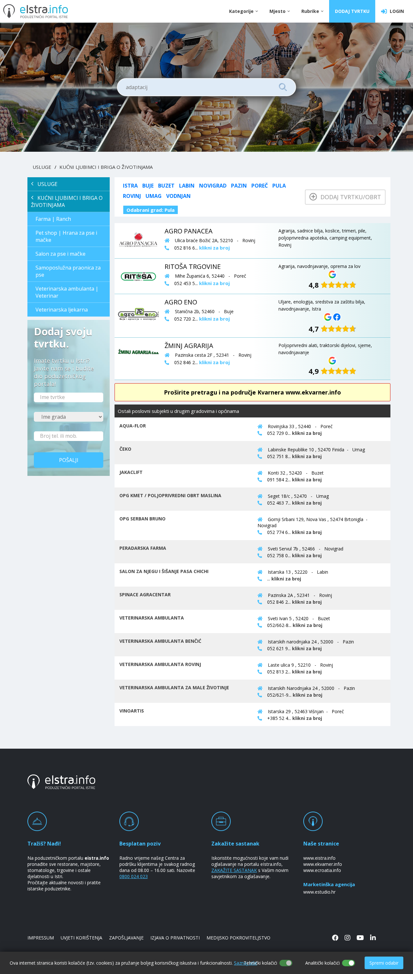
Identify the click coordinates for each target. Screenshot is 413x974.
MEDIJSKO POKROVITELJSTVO (238, 938)
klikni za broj (307, 433)
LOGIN (395, 11)
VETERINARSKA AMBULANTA (151, 618)
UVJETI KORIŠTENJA (81, 938)
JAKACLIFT (131, 472)
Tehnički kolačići (260, 963)
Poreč (259, 185)
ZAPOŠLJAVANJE (126, 938)
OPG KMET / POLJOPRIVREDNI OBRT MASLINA (170, 495)
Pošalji (68, 460)
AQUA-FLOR (132, 426)
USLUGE (42, 167)
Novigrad (213, 185)
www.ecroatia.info (322, 870)
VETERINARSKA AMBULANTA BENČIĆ (160, 641)
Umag (154, 196)
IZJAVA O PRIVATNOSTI (175, 938)
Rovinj (132, 196)
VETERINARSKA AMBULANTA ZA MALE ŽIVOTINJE (174, 687)
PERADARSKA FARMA (142, 548)
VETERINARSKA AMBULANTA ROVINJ (160, 664)
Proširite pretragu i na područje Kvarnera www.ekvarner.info (252, 392)
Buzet (166, 185)
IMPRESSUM (40, 938)
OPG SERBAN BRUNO (142, 519)
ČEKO (125, 449)
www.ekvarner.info (322, 864)
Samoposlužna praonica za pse (68, 271)
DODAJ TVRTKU (352, 11)
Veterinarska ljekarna (61, 309)
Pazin (239, 185)
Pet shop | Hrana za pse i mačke (66, 236)
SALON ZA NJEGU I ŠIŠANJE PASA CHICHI (163, 571)
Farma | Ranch (53, 218)
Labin (187, 185)
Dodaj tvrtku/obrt (349, 197)
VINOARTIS (131, 711)
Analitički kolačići (322, 963)
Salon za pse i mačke (60, 253)
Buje (148, 185)
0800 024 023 (133, 876)
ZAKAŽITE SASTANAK (234, 870)
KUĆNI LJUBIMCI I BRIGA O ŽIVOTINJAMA (106, 167)
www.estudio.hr (319, 892)
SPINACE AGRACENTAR (145, 594)
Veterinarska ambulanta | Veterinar (66, 292)
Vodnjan (178, 196)
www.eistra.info (319, 858)
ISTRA (130, 185)
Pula (279, 185)
